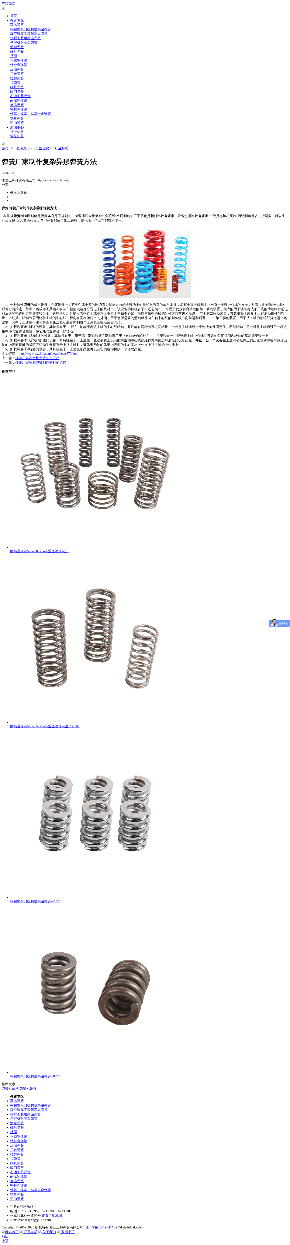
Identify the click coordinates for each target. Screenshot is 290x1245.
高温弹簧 (17, 25)
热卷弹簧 (17, 118)
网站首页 (12, 1232)
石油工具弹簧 (20, 96)
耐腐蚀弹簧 (18, 100)
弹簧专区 (17, 20)
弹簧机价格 (10, 1088)
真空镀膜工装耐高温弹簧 (29, 33)
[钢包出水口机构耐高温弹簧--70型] (95, 897)
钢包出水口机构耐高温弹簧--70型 (35, 901)
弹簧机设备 (28, 1088)
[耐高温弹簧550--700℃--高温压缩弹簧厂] (95, 547)
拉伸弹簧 (17, 78)
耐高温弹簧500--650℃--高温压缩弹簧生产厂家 (44, 726)
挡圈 (13, 56)
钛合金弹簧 (18, 65)
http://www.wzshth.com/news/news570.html (48, 353)
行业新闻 (61, 148)
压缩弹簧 (17, 69)
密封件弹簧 (18, 109)
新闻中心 (17, 127)
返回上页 (67, 1232)
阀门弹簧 (17, 91)
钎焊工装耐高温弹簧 (25, 38)
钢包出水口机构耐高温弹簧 (30, 29)
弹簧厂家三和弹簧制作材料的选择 (40, 362)
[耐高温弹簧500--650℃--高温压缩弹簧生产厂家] (95, 722)
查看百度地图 (52, 1215)
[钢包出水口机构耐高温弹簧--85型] (95, 1072)
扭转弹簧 (17, 74)
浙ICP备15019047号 (100, 1227)
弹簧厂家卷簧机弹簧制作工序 (37, 358)
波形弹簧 (17, 47)
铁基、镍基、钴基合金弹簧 (30, 114)
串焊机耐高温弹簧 (23, 42)
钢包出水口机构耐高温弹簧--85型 (35, 1076)
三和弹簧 (8, 4)
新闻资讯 (23, 148)
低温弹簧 (17, 105)
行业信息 (17, 131)
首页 (13, 16)
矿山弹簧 (17, 123)
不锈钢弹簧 (18, 60)
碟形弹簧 (17, 51)
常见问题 (17, 136)
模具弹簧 (17, 87)
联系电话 (30, 1232)
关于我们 (49, 1232)
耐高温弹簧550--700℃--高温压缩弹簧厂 (39, 551)
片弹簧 (15, 82)
